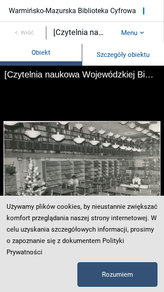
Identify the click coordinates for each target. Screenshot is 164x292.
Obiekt (40, 52)
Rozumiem (117, 274)
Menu (129, 33)
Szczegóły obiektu (123, 55)
